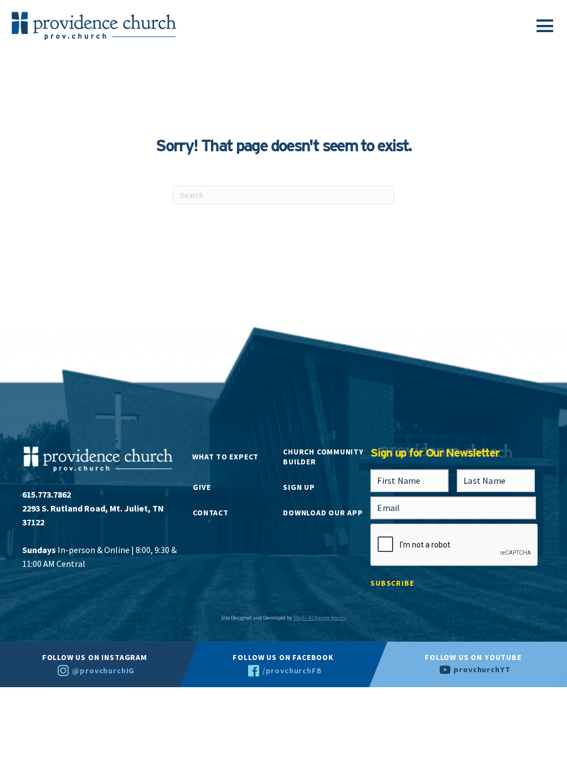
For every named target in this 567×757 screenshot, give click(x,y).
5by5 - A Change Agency (320, 617)
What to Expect (225, 457)
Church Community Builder (323, 457)
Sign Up (299, 487)
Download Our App (323, 513)
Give (201, 487)
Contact (210, 513)
